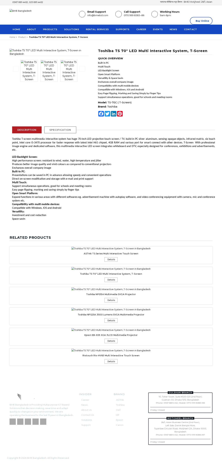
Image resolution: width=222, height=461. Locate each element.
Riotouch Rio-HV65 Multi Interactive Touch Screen (111, 355)
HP (117, 414)
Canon (119, 425)
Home (16, 29)
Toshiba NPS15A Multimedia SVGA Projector (111, 294)
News (173, 29)
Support (86, 425)
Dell (118, 409)
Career (141, 29)
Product (22, 37)
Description (26, 129)
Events (158, 29)
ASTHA (120, 399)
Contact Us (87, 414)
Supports (123, 29)
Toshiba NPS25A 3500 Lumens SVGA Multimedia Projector (111, 314)
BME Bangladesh (36, 457)
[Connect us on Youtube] (43, 422)
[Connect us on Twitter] (20, 422)
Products (50, 29)
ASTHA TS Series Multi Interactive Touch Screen (111, 253)
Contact (190, 29)
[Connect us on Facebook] (13, 422)
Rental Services (97, 29)
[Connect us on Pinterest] (35, 422)
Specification (60, 129)
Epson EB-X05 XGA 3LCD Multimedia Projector (111, 335)
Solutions (71, 29)
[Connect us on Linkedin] (28, 422)
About (31, 29)
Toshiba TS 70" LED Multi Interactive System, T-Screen (111, 274)
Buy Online (202, 20)
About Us (86, 409)
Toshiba (112, 106)
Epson (119, 420)
